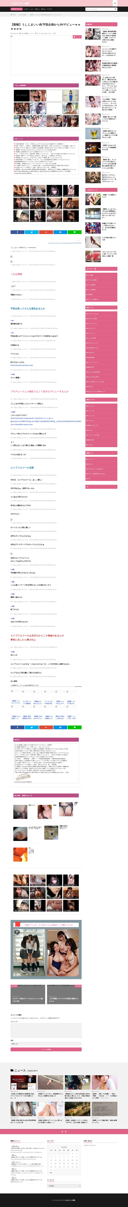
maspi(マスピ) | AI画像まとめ (96, 391)
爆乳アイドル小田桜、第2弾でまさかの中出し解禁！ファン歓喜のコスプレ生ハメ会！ (41, 768)
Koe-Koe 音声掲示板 (94, 372)
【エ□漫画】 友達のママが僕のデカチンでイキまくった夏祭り (34, 745)
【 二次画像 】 (92, 289)
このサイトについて (89, 1145)
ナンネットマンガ (93, 362)
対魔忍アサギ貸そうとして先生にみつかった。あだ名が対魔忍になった (109, 226)
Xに (30, 848)
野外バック (32, 805)
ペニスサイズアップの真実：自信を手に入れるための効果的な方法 (35, 770)
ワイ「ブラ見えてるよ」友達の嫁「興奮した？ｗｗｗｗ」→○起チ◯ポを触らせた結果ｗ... (42, 754)
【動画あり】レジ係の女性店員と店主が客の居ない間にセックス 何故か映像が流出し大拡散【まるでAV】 (77, 1096)
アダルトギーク (92, 323)
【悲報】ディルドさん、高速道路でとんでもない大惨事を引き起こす (50, 1095)
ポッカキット (92, 333)
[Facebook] (17, 232)
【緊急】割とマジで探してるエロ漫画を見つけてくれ (109, 119)
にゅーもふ (91, 406)
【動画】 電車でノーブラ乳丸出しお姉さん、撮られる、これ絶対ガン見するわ (38, 155)
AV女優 (25, 9)
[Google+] (46, 232)
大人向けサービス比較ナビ (96, 469)
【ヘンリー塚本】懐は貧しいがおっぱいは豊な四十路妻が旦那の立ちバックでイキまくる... (42, 753)
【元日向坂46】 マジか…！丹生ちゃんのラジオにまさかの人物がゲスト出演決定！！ (40, 144)
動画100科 (91, 367)
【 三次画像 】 (92, 285)
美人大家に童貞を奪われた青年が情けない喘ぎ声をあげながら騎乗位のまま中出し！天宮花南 (42, 171)
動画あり (43, 9)
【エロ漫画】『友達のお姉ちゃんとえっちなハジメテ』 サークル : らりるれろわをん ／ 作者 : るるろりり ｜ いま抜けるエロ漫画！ (109, 104)
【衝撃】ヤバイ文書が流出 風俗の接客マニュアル (104, 1121)
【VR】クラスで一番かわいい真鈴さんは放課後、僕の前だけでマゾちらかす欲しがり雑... (42, 749)
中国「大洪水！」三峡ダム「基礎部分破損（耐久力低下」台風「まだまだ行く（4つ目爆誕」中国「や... (45, 146)
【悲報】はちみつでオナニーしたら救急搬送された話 (109, 147)
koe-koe (90, 464)
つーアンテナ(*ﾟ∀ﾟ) (93, 435)
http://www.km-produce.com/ (22, 365)
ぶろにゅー (91, 420)
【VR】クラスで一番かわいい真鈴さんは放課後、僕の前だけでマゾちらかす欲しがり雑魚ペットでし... (45, 148)
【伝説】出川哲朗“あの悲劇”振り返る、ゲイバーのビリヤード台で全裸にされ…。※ (23, 1096)
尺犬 (89, 478)
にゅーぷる (91, 411)
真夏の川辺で (63, 826)
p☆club (90, 445)
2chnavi (90, 430)
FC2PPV (49, 9)
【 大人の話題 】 (22, 14)
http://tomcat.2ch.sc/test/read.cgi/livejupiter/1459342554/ (65, 243)
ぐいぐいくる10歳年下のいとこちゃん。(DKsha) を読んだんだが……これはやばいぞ (109, 52)
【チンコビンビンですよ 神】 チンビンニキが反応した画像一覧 (109, 254)
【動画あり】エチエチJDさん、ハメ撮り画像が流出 (26, 1164)
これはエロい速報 (20, 3)
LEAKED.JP (91, 352)
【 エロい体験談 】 (93, 299)
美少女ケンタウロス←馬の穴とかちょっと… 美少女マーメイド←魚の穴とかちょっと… (109, 178)
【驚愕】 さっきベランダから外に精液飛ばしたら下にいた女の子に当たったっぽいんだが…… (109, 213)
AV (37, 33)
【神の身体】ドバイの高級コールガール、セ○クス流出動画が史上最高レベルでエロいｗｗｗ (42, 159)
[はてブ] (60, 232)
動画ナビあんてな (93, 425)
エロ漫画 (90, 275)
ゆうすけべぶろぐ (93, 343)
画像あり (37, 9)
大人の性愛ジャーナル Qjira (96, 382)
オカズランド (92, 328)
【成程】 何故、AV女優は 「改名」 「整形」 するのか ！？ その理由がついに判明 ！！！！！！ (104, 1096)
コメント (14, 1021)
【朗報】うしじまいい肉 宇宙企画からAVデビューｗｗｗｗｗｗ (45, 14)
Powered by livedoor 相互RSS (23, 173)
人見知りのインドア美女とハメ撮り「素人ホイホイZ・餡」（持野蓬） (36, 167)
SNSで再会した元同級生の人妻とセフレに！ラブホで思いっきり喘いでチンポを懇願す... (42, 760)
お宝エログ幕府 (92, 318)
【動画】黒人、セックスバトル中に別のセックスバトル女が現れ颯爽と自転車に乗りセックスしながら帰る (109, 164)
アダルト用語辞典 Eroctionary (96, 473)
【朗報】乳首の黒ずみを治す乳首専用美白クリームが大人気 (23, 1121)
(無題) (55, 805)
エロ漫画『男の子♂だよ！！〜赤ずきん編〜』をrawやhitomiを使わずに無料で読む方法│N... (42, 165)
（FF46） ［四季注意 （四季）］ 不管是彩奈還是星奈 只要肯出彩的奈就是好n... (41, 758)
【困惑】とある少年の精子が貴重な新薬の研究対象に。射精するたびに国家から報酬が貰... (42, 766)
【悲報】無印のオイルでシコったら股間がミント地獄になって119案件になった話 (109, 134)
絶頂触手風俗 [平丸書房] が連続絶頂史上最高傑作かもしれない (109, 65)
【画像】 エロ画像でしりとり (109, 196)
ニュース (31, 33)
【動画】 (90, 294)
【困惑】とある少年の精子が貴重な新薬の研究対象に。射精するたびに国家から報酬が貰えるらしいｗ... (45, 169)
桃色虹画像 (91, 357)
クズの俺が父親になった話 (109, 238)
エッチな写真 (92, 338)
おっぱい (31, 9)
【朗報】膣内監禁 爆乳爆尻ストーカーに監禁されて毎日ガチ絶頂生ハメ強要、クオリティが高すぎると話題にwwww (109, 37)
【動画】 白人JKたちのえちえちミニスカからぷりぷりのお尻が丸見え (35, 150)
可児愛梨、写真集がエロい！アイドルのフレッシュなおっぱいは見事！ (36, 163)
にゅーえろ (91, 415)
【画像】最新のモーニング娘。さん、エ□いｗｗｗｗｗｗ (32, 747)
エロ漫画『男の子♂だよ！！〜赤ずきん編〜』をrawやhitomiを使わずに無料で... (39, 762)
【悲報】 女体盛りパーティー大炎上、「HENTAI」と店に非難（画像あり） (77, 1121)
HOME (14, 14)
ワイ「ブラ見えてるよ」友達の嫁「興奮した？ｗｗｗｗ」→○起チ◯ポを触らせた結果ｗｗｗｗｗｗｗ (45, 153)
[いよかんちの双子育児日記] (23, 780)
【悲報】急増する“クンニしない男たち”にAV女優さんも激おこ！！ (50, 1121)
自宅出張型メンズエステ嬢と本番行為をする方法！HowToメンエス (36, 751)
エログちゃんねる (93, 314)
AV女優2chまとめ (93, 348)
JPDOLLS (90, 386)
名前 (12, 1040)
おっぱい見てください (35, 827)
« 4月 (50, 1172)
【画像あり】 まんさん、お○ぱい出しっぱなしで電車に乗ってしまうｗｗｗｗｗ (38, 157)
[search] (115, 9)
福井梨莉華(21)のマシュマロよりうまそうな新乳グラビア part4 (33, 161)
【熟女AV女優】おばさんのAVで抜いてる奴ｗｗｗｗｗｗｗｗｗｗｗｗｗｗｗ (27, 1149)
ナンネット (91, 459)
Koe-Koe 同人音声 (93, 377)
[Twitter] (32, 232)
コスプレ (49, 33)
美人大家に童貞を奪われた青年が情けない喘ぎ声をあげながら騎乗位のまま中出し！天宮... (42, 772)
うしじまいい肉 (42, 33)
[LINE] (75, 232)
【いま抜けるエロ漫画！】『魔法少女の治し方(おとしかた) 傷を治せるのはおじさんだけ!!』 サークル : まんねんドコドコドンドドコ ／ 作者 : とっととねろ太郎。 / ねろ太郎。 (109, 85)
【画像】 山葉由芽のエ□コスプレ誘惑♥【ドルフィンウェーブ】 (33, 151)
